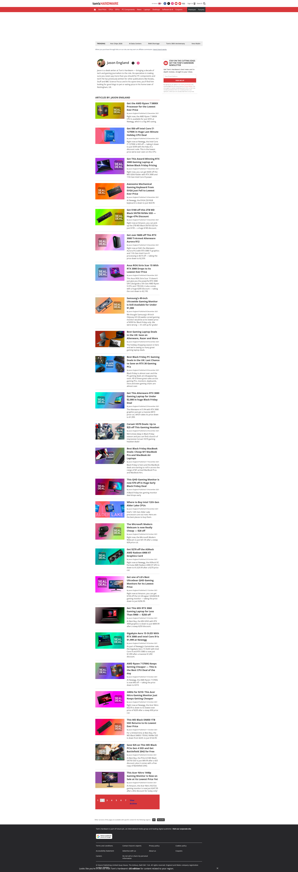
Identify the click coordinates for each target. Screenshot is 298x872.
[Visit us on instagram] (172, 3)
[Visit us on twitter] (168, 3)
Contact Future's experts (131, 846)
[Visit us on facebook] (165, 3)
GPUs (117, 9)
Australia (161, 820)
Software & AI (167, 9)
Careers (99, 856)
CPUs (111, 9)
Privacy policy (154, 846)
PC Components (128, 9)
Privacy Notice (188, 86)
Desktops (156, 9)
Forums (201, 9)
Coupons (178, 9)
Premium (192, 9)
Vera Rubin (196, 43)
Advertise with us (129, 851)
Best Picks (102, 9)
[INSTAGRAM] (138, 63)
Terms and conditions (104, 846)
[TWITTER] (133, 63)
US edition (134, 868)
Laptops (147, 9)
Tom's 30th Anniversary (175, 43)
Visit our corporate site (182, 829)
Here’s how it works (160, 49)
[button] (201, 3)
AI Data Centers (135, 43)
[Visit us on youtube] (176, 3)
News (139, 9)
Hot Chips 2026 (116, 43)
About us (152, 851)
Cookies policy (181, 846)
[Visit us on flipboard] (179, 3)
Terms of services (186, 84)
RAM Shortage (153, 43)
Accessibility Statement (105, 851)
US (154, 820)
